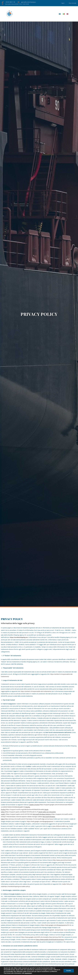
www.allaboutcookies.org (60, 826)
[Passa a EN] (67, 14)
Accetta (68, 970)
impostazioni (28, 973)
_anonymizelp (13, 930)
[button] (59, 13)
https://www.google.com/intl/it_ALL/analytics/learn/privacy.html (41, 937)
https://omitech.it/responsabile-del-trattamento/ (36, 691)
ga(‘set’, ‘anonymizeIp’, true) (58, 930)
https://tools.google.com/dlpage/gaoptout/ (40, 821)
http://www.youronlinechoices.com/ (64, 860)
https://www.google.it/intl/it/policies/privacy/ (50, 939)
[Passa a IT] (64, 14)
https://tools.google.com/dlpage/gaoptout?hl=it (56, 925)
